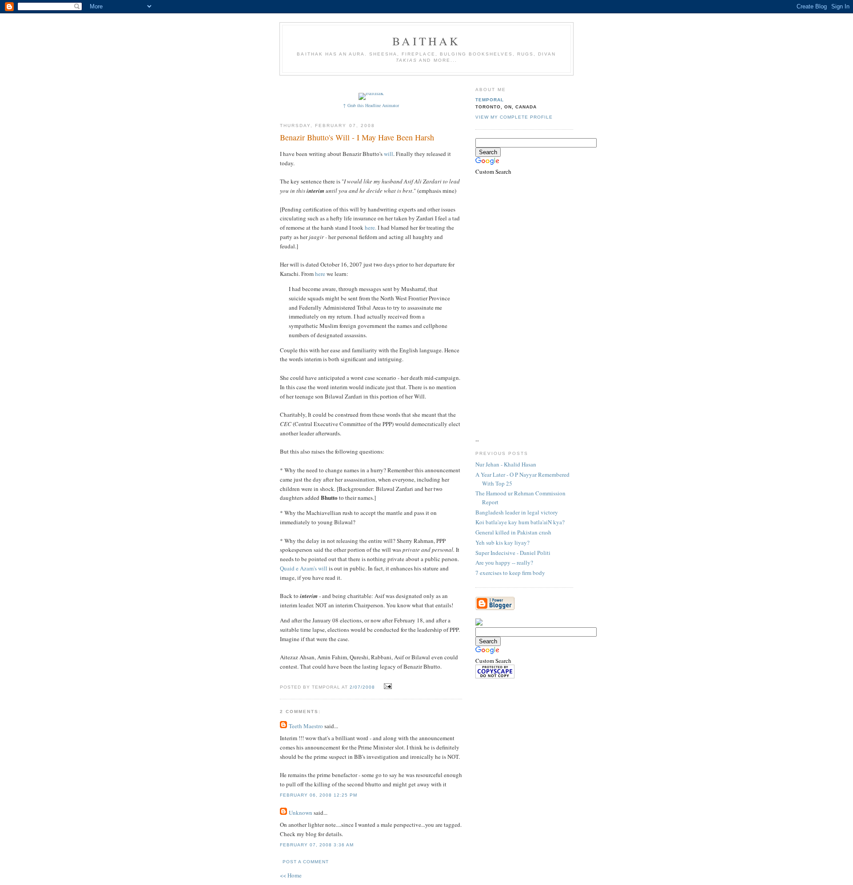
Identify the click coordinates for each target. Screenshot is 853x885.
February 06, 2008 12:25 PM (318, 795)
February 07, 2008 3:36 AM (317, 844)
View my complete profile (514, 117)
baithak (426, 40)
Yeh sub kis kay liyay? (502, 542)
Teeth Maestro (306, 726)
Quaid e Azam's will (303, 568)
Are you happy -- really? (504, 562)
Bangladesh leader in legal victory (516, 512)
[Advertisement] (443, 83)
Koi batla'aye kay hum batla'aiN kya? (520, 522)
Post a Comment (306, 861)
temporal (489, 99)
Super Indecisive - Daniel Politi (512, 553)
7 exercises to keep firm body (510, 573)
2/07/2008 (362, 687)
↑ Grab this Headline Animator (371, 105)
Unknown (300, 813)
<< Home (291, 875)
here (321, 274)
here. (370, 227)
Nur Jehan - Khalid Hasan (505, 464)
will (388, 154)
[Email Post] (386, 686)
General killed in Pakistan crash (513, 532)
